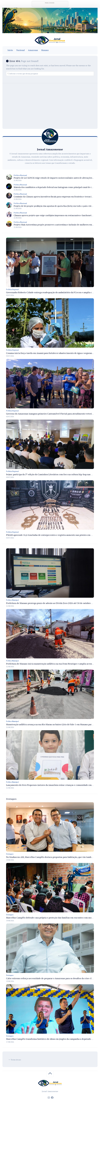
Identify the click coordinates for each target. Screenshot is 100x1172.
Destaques (10, 854)
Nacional (20, 50)
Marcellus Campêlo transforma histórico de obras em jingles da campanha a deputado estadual (53, 1038)
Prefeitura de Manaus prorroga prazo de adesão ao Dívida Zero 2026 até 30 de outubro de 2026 (52, 603)
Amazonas (33, 50)
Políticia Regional (12, 289)
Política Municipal (12, 600)
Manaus (45, 50)
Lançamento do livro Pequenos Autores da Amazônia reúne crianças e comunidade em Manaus (53, 784)
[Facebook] (52, 1097)
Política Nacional (20, 175)
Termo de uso (16, 1060)
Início (10, 50)
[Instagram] (49, 1097)
